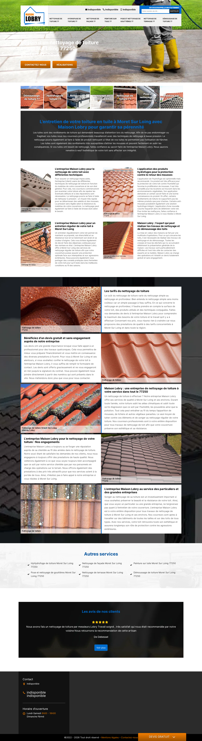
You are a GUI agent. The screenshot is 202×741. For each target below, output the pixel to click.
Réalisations (65, 64)
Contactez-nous (35, 64)
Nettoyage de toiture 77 (55, 20)
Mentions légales (110, 737)
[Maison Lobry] (34, 16)
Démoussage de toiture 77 (170, 20)
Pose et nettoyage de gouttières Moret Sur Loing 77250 (53, 574)
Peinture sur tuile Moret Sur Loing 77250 (155, 563)
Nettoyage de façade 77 (92, 20)
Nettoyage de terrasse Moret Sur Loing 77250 (102, 574)
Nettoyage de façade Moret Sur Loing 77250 (102, 565)
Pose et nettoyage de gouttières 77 (130, 20)
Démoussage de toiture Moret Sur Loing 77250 (154, 574)
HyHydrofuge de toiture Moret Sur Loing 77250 (52, 565)
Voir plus (101, 647)
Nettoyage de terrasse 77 (150, 20)
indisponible (94, 9)
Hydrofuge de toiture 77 (74, 20)
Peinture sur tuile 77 (111, 20)
